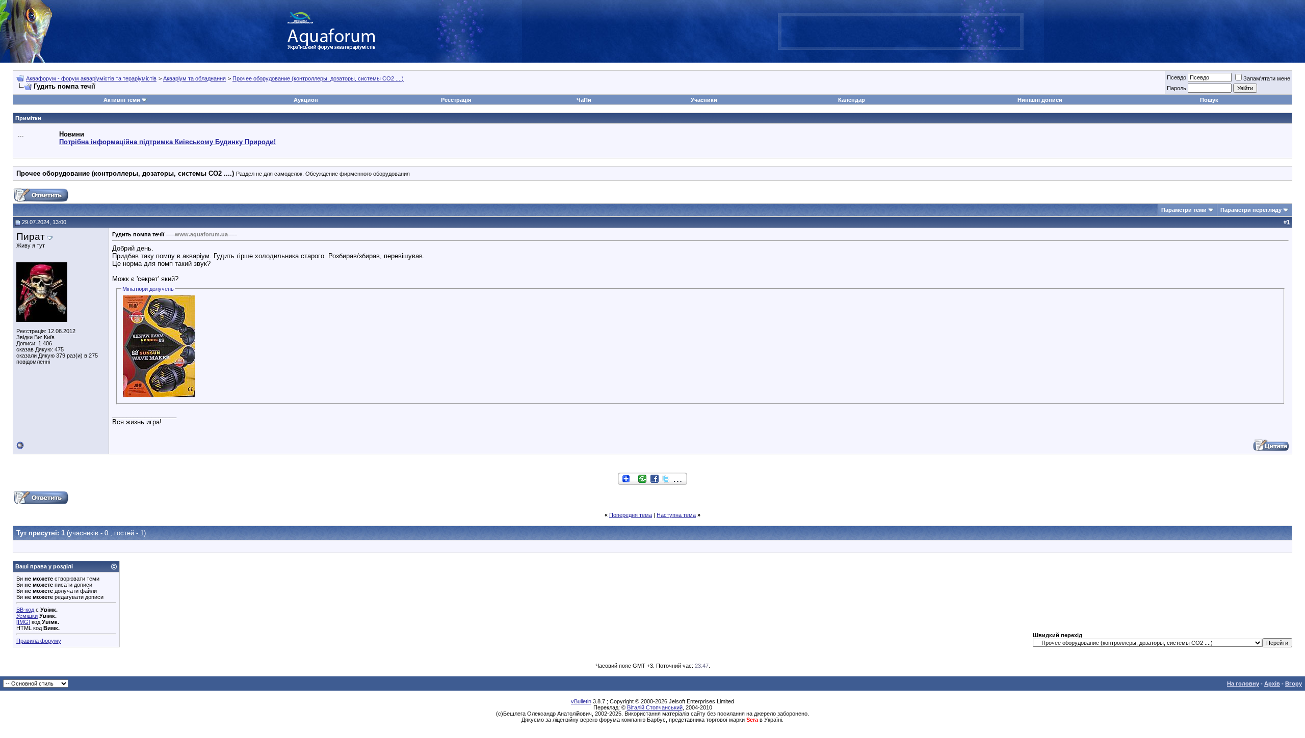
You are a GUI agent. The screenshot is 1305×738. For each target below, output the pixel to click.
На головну (1243, 683)
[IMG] (23, 622)
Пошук (1209, 100)
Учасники (704, 100)
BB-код (25, 610)
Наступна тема (676, 515)
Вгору (1293, 683)
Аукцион (306, 100)
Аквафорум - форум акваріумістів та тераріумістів (91, 78)
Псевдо (1176, 77)
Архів (1272, 683)
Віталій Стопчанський (655, 707)
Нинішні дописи (1039, 100)
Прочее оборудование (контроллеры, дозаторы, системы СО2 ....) (318, 78)
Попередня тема (630, 515)
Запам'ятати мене (1266, 78)
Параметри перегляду (1251, 210)
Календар (851, 100)
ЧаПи (584, 100)
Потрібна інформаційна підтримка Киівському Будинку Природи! (167, 142)
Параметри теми (1184, 210)
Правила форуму (38, 641)
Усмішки (27, 616)
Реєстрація (456, 100)
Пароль (1176, 88)
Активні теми (121, 100)
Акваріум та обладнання (194, 78)
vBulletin (581, 701)
